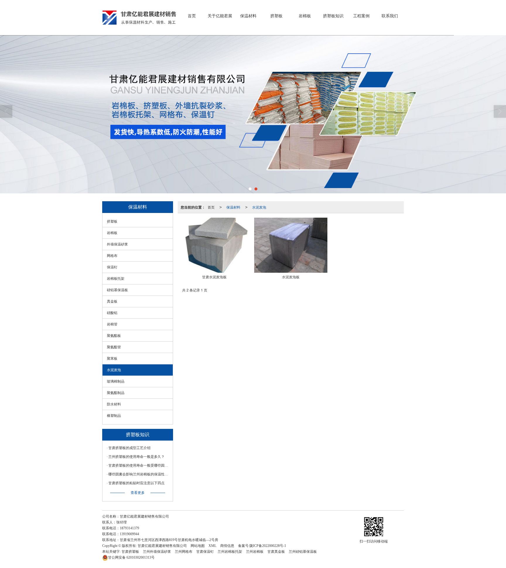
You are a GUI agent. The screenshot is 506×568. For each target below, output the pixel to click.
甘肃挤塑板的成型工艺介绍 (129, 448)
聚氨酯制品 (115, 393)
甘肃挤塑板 (130, 552)
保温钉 (112, 267)
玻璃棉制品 (115, 381)
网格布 (112, 256)
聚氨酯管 (114, 347)
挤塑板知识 (333, 16)
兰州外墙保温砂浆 (157, 552)
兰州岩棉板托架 (230, 552)
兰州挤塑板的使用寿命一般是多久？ (136, 457)
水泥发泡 (259, 206)
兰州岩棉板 (255, 552)
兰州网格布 (183, 552)
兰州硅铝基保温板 (303, 552)
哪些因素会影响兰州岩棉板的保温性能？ (139, 474)
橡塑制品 (114, 416)
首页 (192, 16)
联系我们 (390, 16)
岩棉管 (112, 324)
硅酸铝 (112, 313)
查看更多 (138, 493)
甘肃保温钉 (205, 552)
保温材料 (248, 16)
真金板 (112, 301)
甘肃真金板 (276, 552)
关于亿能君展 (220, 16)
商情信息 (227, 546)
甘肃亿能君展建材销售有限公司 (162, 546)
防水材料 (114, 404)
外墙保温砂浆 (117, 244)
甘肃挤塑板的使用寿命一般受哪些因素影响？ (139, 465)
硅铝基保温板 (117, 290)
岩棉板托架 (115, 279)
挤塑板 (276, 16)
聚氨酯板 (114, 336)
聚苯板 (112, 359)
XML (212, 546)
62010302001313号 (131, 557)
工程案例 (361, 16)
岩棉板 (305, 16)
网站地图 (198, 546)
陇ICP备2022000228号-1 (267, 546)
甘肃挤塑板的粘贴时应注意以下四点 (136, 483)
